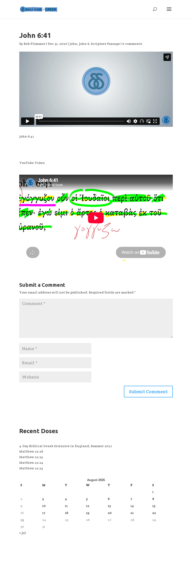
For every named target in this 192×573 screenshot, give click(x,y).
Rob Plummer (34, 44)
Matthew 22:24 (31, 462)
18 (66, 513)
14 (132, 506)
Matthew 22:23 (31, 468)
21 (132, 513)
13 (109, 506)
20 (110, 513)
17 (43, 513)
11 (66, 506)
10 (44, 506)
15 (153, 506)
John (73, 44)
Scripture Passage (105, 44)
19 (87, 513)
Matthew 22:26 (31, 451)
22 (154, 513)
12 (87, 506)
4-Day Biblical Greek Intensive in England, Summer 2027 (65, 446)
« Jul (22, 533)
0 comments (132, 44)
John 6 (84, 44)
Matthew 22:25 (31, 457)
